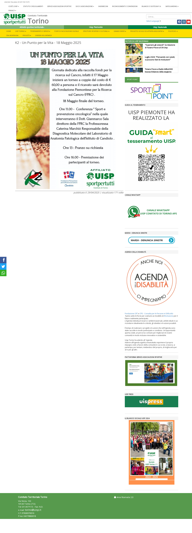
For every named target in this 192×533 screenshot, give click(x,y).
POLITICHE (172, 31)
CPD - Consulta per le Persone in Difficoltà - (157, 313)
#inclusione (168, 316)
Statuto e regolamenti (33, 6)
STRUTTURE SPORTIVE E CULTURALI (95, 31)
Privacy (11, 10)
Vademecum (103, 6)
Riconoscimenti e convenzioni (124, 6)
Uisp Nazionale (160, 27)
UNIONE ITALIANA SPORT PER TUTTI (17, 2)
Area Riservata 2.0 (124, 497)
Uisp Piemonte (96, 27)
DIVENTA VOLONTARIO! (43, 35)
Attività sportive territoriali (31, 27)
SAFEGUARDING (171, 6)
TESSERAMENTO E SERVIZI (39, 31)
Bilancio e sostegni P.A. (151, 6)
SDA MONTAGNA (12, 35)
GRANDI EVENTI (119, 31)
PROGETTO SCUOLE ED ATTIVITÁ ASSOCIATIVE (146, 31)
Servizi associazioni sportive (59, 6)
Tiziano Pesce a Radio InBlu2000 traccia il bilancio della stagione (159, 70)
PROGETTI (26, 35)
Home (8, 31)
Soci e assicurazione (84, 6)
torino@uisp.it (33, 509)
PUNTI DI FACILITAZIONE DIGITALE (66, 31)
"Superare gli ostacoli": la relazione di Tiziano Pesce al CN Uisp (160, 46)
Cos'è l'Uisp (13, 6)
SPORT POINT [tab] (132, 79)
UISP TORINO (20, 31)
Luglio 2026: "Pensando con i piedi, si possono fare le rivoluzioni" (160, 58)
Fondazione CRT (131, 313)
